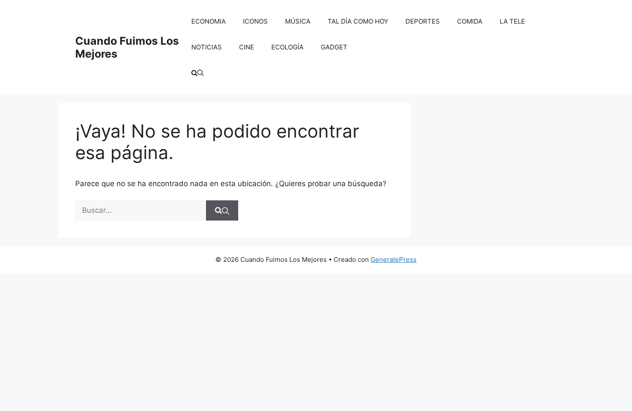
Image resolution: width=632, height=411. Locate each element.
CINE (246, 47)
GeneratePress (394, 259)
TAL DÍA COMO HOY (358, 21)
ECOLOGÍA (287, 47)
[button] (197, 73)
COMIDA (469, 21)
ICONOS (255, 21)
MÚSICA (297, 21)
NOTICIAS (206, 47)
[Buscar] (222, 210)
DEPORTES (422, 21)
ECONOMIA (208, 21)
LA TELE (512, 21)
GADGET (334, 47)
